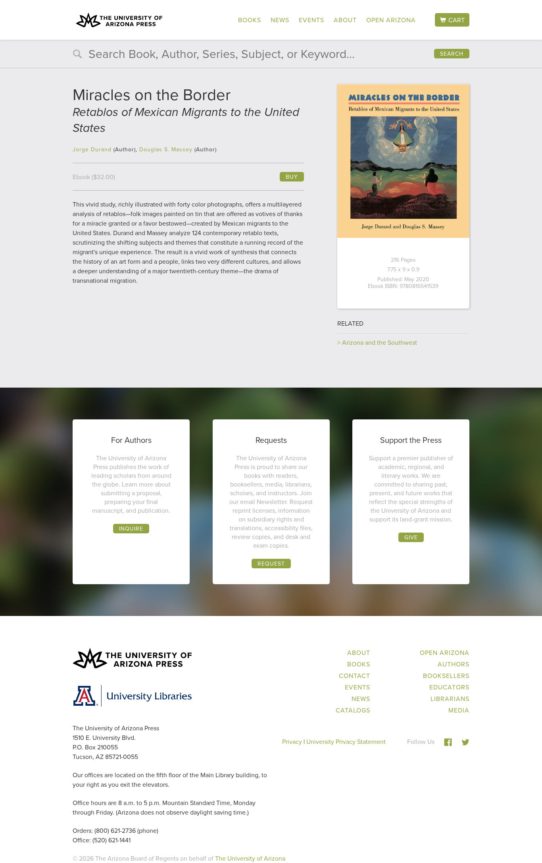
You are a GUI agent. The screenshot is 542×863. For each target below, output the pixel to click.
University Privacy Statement (346, 741)
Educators (449, 687)
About (345, 19)
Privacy (292, 741)
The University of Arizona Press (119, 20)
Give (411, 537)
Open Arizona (391, 19)
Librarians (450, 698)
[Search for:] (271, 55)
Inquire (131, 529)
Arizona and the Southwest (379, 342)
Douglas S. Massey (165, 149)
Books (249, 19)
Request (271, 564)
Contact (354, 675)
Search (451, 54)
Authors (453, 664)
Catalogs (353, 710)
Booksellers (446, 675)
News (280, 19)
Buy (292, 177)
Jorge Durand (92, 149)
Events (311, 19)
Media (458, 710)
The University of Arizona (250, 858)
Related (350, 323)
